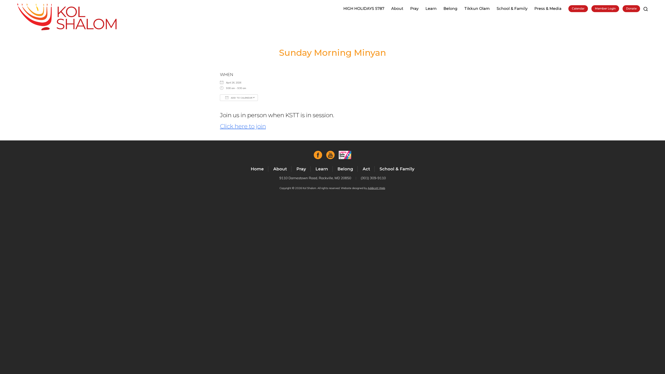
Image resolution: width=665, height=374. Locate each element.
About (397, 8)
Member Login (605, 8)
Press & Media (547, 8)
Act (366, 168)
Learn (431, 8)
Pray (414, 8)
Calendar (578, 8)
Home (257, 168)
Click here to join (243, 126)
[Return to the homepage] (67, 16)
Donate (631, 8)
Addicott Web (376, 188)
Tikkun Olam (477, 8)
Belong (450, 8)
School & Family (512, 8)
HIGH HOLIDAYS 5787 (363, 8)
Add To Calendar (241, 98)
